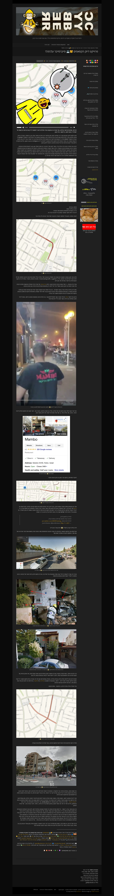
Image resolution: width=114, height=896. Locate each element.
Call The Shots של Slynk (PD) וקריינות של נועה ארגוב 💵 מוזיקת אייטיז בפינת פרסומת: (47, 835)
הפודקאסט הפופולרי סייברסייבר (58, 44)
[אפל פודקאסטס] (59, 850)
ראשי (68, 44)
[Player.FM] (49, 850)
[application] (46, 127)
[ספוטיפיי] (55, 850)
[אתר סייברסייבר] (44, 850)
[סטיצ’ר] (53, 850)
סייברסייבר (65, 61)
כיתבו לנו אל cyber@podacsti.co (43, 843)
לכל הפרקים (95, 170)
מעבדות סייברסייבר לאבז (31, 840)
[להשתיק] (23, 127)
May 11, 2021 (65, 523)
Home (97, 48)
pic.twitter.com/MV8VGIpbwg (51, 521)
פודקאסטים (44, 840)
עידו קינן (65, 834)
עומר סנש (20, 836)
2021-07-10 (71, 61)
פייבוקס (74, 847)
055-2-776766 (26, 845)
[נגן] (74, 127)
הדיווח (75, 508)
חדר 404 (22, 840)
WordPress (78, 891)
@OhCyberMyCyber (59, 843)
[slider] (19, 127)
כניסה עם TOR (68, 845)
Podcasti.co (55, 840)
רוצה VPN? (47, 44)
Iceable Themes (95, 891)
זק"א (46, 625)
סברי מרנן (70, 838)
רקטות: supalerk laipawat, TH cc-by (31, 838)
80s (33, 836)
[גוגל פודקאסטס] (57, 850)
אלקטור (36, 681)
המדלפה (42, 681)
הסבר (62, 845)
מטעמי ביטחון (72, 802)
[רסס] (46, 850)
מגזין (81, 48)
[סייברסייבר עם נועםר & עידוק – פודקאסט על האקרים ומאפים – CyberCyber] (57, 8)
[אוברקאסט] (51, 850)
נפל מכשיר (43, 284)
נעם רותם (60, 834)
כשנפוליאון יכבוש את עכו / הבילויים (59, 838)
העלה (66, 297)
